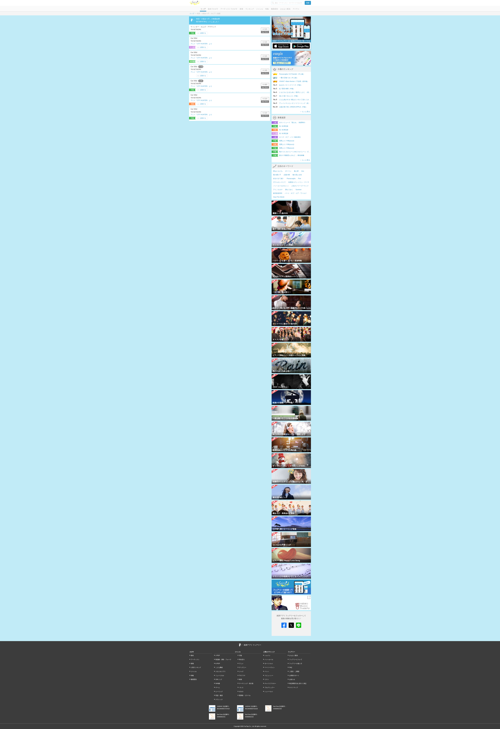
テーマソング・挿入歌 (246, 683)
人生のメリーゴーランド (300, 186)
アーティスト (195, 659)
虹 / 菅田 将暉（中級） (287, 89)
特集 (267, 9)
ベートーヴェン (270, 667)
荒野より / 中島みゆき (286, 141)
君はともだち (278, 171)
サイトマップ (293, 687)
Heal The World (278, 197)
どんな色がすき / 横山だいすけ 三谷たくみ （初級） (295, 100)
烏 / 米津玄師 (283, 126)
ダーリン (288, 171)
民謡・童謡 (219, 695)
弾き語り (242, 659)
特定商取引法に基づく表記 (297, 683)
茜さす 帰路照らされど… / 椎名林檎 (291, 155)
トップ (203, 9)
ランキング (249, 9)
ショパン (267, 655)
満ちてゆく (289, 190)
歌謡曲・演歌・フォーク (223, 659)
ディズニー (242, 667)
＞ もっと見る (305, 112)
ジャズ (241, 671)
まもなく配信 (285, 9)
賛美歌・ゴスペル (245, 695)
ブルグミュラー (270, 687)
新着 (241, 9)
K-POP (217, 663)
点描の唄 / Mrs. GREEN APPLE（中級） (293, 107)
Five (299, 178)
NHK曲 (217, 683)
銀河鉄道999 (277, 193)
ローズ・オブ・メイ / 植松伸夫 (290, 137)
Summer (299, 190)
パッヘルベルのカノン (281, 186)
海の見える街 (297, 175)
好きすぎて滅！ (278, 178)
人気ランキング (196, 667)
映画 (240, 679)
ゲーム (217, 687)
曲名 (192, 655)
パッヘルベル (269, 659)
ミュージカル (219, 675)
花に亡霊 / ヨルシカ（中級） (289, 96)
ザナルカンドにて (279, 182)
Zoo (302, 171)
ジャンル (259, 9)
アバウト (296, 9)
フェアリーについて (295, 659)
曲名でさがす (213, 9)
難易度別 (274, 9)
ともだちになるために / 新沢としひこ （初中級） (295, 92)
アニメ (241, 663)
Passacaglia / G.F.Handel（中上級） (292, 74)
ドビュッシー (269, 675)
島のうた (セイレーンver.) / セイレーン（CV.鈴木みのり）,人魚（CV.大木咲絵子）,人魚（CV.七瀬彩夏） (295, 152)
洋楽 (240, 655)
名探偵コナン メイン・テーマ (298, 182)
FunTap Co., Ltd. (249, 726)
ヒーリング (219, 691)
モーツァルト (269, 663)
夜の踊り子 (277, 175)
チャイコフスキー (270, 683)
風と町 (296, 171)
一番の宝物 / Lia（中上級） (288, 78)
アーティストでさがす (228, 9)
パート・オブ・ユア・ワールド (296, 193)
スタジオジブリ (220, 671)
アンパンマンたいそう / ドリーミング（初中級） (295, 103)
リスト (267, 679)
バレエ (241, 687)
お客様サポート (294, 675)
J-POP (217, 655)
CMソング (218, 679)
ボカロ (241, 691)
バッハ (267, 671)
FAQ (290, 667)
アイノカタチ (278, 190)
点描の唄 (287, 175)
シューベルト (269, 691)
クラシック (219, 699)
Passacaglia (291, 178)
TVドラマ (242, 675)
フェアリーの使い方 (295, 663)
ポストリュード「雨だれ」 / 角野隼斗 (292, 122)
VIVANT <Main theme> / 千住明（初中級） (294, 81)
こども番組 (219, 667)
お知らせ (292, 679)
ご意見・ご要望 (294, 671)
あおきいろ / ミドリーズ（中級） (290, 85)
